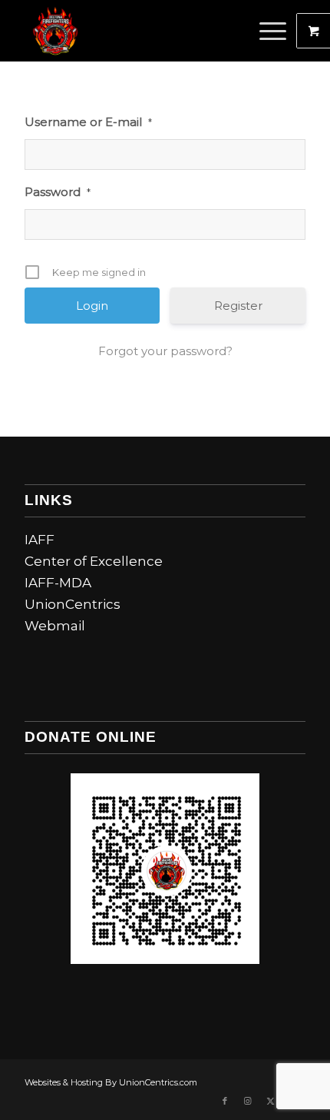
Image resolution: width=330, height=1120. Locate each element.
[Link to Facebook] (224, 1100)
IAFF (39, 539)
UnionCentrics (72, 604)
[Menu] (265, 30)
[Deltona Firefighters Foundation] (137, 30)
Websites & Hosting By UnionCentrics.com (111, 1082)
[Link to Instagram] (247, 1100)
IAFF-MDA (58, 582)
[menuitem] (274, 30)
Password (58, 191)
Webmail (55, 625)
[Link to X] (270, 1100)
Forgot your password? (165, 351)
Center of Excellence (94, 561)
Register (238, 305)
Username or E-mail (88, 122)
